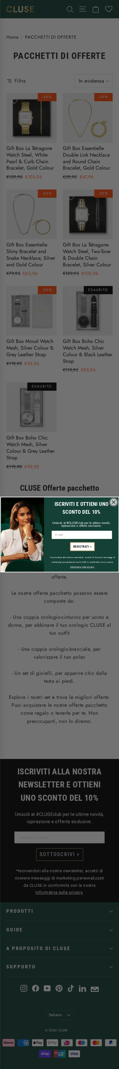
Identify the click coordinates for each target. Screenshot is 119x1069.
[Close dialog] (113, 502)
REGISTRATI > (82, 546)
